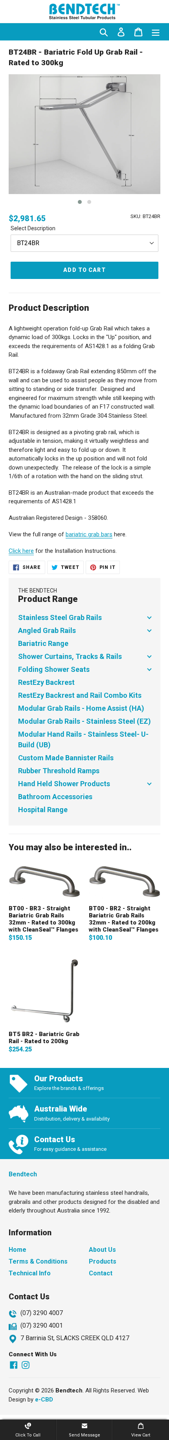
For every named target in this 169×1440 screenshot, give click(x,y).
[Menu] (155, 31)
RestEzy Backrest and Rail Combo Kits (79, 695)
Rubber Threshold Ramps (58, 771)
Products (102, 1261)
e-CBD (44, 1399)
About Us (102, 1249)
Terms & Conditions (38, 1261)
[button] (79, 202)
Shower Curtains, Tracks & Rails (70, 656)
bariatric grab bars (89, 534)
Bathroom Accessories (55, 796)
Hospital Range (43, 809)
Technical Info (30, 1273)
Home (17, 1249)
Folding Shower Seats (54, 669)
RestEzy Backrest (46, 682)
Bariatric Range (43, 643)
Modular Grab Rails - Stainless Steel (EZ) (84, 721)
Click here (21, 550)
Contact (100, 1273)
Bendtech (23, 1174)
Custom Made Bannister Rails (66, 758)
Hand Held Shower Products (64, 784)
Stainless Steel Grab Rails (60, 617)
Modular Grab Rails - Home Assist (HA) (81, 708)
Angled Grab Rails (47, 630)
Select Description (33, 228)
